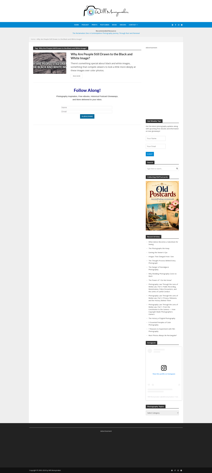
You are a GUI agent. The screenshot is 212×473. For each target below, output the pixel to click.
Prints (94, 25)
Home (76, 25)
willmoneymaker (167, 397)
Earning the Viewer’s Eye (158, 252)
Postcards (104, 25)
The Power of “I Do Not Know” (160, 280)
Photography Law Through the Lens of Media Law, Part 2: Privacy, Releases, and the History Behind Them (163, 298)
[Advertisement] (162, 82)
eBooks (123, 25)
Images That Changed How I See (161, 256)
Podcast (85, 25)
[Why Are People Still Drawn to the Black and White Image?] (49, 62)
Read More (76, 76)
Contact (132, 25)
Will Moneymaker (154, 397)
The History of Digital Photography (162, 318)
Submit (150, 154)
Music (114, 25)
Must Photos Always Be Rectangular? (163, 335)
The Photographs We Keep (159, 248)
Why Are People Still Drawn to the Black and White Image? (101, 56)
